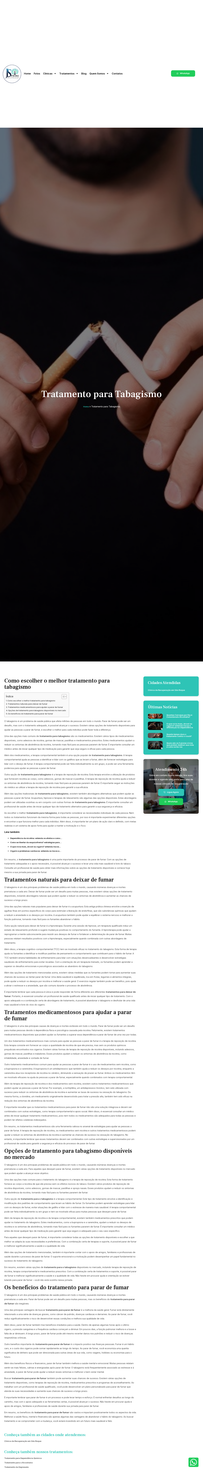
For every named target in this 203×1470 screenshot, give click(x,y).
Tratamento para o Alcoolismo (18, 1463)
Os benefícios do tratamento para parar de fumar (30, 714)
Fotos (37, 73)
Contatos (117, 73)
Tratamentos (66, 73)
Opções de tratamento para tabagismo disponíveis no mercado (37, 710)
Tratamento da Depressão (16, 1467)
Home (27, 73)
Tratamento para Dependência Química (23, 1458)
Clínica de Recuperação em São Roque (22, 1441)
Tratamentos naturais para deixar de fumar (27, 704)
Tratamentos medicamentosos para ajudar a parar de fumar (35, 707)
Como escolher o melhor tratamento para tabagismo (31, 701)
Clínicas (47, 73)
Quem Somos (97, 73)
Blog (83, 73)
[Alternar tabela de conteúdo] (62, 696)
